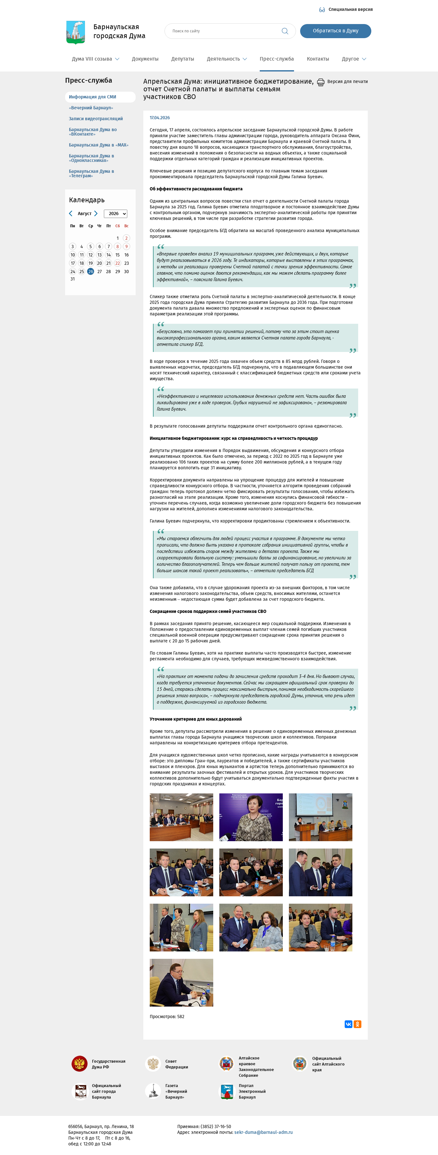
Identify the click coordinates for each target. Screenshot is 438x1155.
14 (108, 255)
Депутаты (183, 59)
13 (99, 255)
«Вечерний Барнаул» (91, 108)
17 (73, 263)
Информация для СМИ (92, 97)
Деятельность (223, 59)
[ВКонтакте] (348, 1024)
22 (117, 263)
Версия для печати (347, 82)
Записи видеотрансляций (96, 118)
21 (108, 263)
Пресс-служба (277, 59)
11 (82, 255)
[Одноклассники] (357, 1024)
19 (90, 263)
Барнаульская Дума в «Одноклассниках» (91, 158)
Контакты (318, 59)
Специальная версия (351, 10)
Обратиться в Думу (335, 31)
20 (99, 263)
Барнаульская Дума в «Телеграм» (91, 174)
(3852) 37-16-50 (216, 1126)
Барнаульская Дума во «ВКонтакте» (93, 132)
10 (73, 255)
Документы (145, 59)
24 (73, 271)
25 (82, 271)
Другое (350, 59)
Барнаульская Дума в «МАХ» (99, 145)
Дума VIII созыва (92, 59)
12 (90, 255)
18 (82, 263)
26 (90, 271)
